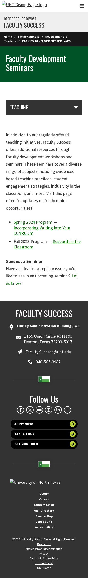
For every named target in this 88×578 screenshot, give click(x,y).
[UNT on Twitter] (29, 409)
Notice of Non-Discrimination (44, 549)
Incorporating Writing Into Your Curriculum (42, 230)
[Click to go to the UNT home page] (24, 6)
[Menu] (82, 6)
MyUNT (44, 494)
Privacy (44, 553)
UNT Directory (44, 510)
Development (54, 36)
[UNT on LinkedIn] (58, 409)
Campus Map (44, 516)
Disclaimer (44, 544)
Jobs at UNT (44, 521)
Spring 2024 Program (33, 222)
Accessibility (44, 527)
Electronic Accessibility (44, 558)
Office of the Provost (20, 18)
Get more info (26, 444)
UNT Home (44, 568)
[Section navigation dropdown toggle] (76, 107)
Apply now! (23, 424)
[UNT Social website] (67, 409)
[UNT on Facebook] (20, 409)
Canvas (44, 499)
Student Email (44, 505)
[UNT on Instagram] (48, 409)
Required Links (44, 563)
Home (8, 36)
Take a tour (24, 434)
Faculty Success (24, 25)
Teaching (10, 41)
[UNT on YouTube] (39, 409)
